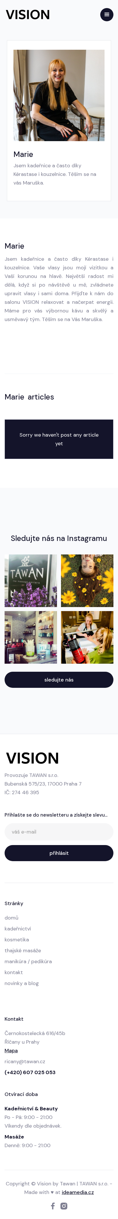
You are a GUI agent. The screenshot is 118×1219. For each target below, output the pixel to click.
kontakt (14, 972)
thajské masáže (23, 950)
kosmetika (17, 939)
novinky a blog (22, 983)
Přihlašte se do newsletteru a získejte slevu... (56, 815)
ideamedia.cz (78, 1192)
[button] (106, 14)
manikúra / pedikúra (28, 961)
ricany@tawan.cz (25, 1061)
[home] (27, 14)
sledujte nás (59, 679)
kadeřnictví (18, 928)
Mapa (11, 1050)
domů (11, 917)
